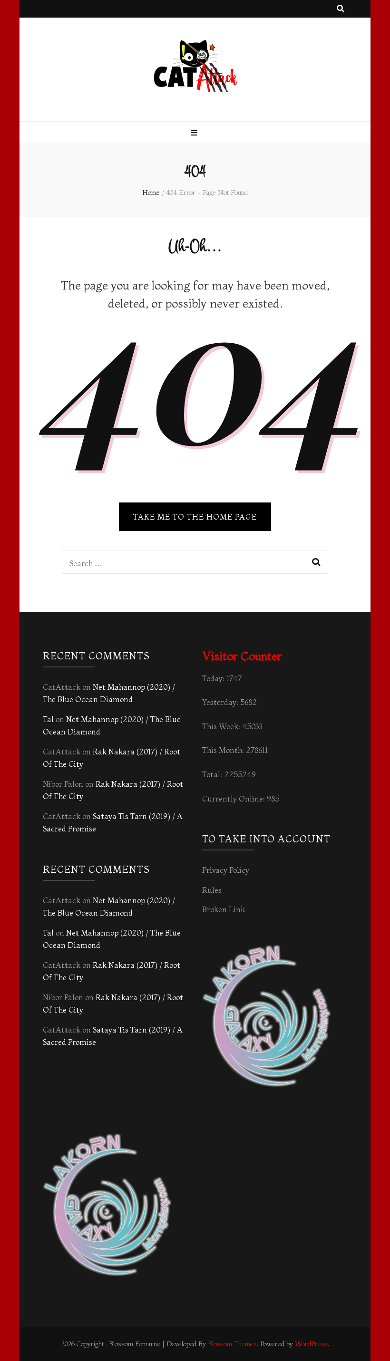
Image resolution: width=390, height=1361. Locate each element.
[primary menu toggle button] (195, 132)
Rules (212, 890)
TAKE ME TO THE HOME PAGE (195, 516)
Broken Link (223, 909)
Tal (48, 719)
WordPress (311, 1344)
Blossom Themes (232, 1344)
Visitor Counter (242, 656)
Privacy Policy (225, 870)
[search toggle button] (340, 8)
